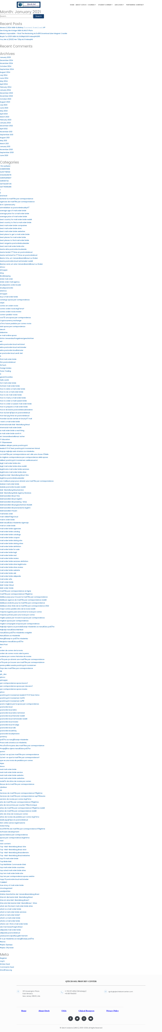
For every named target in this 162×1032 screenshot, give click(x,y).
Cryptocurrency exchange (10, 320)
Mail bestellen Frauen (8, 511)
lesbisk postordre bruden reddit (13, 487)
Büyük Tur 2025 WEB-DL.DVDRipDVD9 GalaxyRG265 (20, 36)
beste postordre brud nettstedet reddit (16, 261)
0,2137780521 (5, 172)
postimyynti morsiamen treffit (12, 698)
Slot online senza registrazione (12, 823)
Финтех (3, 942)
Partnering (130, 5)
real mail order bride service (11, 772)
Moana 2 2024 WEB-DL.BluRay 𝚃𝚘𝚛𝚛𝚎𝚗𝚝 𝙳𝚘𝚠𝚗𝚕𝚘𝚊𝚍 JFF (22, 27)
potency (3, 736)
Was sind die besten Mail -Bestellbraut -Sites (18, 903)
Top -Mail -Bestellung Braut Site (13, 846)
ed (1, 341)
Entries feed (5, 964)
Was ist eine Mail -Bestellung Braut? (14, 900)
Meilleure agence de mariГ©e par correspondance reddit (23, 600)
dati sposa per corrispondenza (12, 326)
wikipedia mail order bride (10, 930)
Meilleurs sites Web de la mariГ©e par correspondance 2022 (24, 606)
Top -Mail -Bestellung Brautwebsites (15, 855)
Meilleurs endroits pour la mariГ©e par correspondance (22, 603)
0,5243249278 (5, 175)
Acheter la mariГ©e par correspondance (16, 198)
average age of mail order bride (13, 210)
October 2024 (5, 66)
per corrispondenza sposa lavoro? (14, 683)
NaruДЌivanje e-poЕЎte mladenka (14, 638)
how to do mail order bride (11, 395)
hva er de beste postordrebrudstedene (16, 410)
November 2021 (6, 131)
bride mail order (6, 279)
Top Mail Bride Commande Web (13, 864)
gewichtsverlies (6, 377)
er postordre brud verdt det (11, 353)
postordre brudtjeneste (10, 733)
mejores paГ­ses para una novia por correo (17, 615)
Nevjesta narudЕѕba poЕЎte (11, 641)
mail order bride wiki (8, 573)
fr (0, 374)
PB (1, 671)
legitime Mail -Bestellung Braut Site (14, 475)
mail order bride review (9, 558)
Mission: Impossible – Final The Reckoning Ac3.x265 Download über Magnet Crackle (33, 33)
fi (0, 356)
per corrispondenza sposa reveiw (13, 689)
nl (0, 647)
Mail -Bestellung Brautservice (12, 490)
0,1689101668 (5, 169)
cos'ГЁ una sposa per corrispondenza (15, 317)
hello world (4, 380)
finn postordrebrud (7, 362)
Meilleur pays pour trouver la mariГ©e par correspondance (24, 597)
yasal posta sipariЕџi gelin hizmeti (14, 936)
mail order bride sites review (11, 567)
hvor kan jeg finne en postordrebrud (14, 415)
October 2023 (5, 99)
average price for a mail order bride (14, 213)
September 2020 (7, 152)
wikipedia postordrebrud (10, 933)
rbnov (2, 766)
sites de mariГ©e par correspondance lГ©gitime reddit (22, 808)
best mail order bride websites (12, 231)
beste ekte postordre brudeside (13, 249)
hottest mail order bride (10, 386)
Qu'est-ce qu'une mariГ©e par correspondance (19, 754)
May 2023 (3, 111)
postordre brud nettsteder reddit (13, 719)
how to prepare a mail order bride (14, 407)
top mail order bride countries (12, 867)
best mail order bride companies (13, 225)
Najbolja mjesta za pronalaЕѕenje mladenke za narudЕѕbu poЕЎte (27, 626)
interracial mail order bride (10, 427)
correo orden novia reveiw (10, 311)
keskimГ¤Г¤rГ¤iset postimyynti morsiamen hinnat (20, 448)
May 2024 (4, 81)
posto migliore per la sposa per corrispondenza (19, 704)
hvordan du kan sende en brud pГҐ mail (16, 418)
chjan (2, 303)
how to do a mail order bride (11, 392)
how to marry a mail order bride (13, 398)
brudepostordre (6, 288)
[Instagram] (84, 1018)
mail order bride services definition (14, 561)
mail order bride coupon (10, 537)
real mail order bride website (11, 775)
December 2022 (6, 126)
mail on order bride (7, 525)
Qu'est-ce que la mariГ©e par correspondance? (19, 757)
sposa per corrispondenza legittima (14, 837)
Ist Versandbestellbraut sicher (12, 436)
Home (72, 5)
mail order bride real (8, 555)
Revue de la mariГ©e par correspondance (17, 784)
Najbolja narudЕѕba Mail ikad (11, 629)
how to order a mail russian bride (13, 401)
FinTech (3, 365)
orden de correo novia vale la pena (14, 653)
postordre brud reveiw (9, 722)
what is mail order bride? (10, 915)
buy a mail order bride (9, 297)
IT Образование (6, 442)
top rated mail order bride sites (13, 870)
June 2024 (4, 78)
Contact (140, 5)
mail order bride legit (8, 552)
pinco (2, 692)
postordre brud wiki (8, 728)
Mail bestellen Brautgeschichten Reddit (16, 505)
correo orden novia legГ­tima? (12, 308)
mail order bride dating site (11, 540)
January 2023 (5, 123)
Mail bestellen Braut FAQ (10, 496)
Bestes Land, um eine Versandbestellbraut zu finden (21, 264)
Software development (9, 832)
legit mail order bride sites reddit (13, 466)
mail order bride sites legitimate (13, 564)
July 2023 (3, 105)
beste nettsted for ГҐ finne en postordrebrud (18, 255)
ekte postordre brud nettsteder (13, 347)
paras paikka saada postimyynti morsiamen (18, 665)
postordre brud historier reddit (12, 716)
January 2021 (5, 146)
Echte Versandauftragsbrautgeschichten (17, 338)
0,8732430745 (5, 184)
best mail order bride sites (11, 228)
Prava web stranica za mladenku (13, 742)
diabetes (3, 332)
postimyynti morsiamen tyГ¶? (12, 701)
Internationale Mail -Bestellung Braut (15, 424)
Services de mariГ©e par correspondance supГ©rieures (22, 796)
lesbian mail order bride (9, 484)
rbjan (2, 763)
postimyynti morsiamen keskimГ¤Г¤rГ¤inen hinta (19, 695)
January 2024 (5, 90)
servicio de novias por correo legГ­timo (15, 799)
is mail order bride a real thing (12, 430)
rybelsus (3, 787)
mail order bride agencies (10, 528)
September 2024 (7, 69)
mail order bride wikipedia (10, 576)
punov (2, 751)
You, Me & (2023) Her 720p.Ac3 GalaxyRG (16, 39)
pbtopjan (4, 680)
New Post (4, 644)
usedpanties (5, 891)
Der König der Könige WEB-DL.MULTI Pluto (16, 30)
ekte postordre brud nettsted (12, 344)
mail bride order (6, 514)
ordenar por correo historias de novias (15, 656)
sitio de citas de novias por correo (14, 814)
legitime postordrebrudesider (12, 478)
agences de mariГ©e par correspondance (17, 201)
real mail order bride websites (12, 778)
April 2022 (3, 128)
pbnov (2, 677)
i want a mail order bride (10, 421)
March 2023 (4, 117)
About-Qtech (81, 5)
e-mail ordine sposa (8, 335)
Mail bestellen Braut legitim (11, 499)
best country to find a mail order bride (15, 222)
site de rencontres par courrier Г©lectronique (18, 805)
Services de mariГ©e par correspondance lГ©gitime (21, 793)
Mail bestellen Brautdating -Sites (13, 502)
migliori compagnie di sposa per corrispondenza (19, 624)
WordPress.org (6, 970)
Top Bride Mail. (6, 861)
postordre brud (6, 707)
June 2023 (4, 108)
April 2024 (4, 84)
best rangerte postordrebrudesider (14, 243)
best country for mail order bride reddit (16, 219)
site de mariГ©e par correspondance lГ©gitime (19, 802)
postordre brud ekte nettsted (12, 713)
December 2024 (6, 60)
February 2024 (5, 87)
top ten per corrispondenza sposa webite (17, 876)
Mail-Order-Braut (7, 585)
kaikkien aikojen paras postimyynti (14, 445)
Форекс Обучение (7, 947)
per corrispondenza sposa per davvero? (16, 686)
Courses (91, 5)
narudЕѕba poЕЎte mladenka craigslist (16, 632)
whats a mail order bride (10, 921)
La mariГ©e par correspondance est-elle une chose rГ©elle (24, 454)
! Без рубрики (5, 166)
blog (2, 273)
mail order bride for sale (10, 549)
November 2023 (6, 96)
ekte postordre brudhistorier (11, 350)
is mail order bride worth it (10, 433)
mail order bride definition (10, 546)
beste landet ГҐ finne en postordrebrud (16, 252)
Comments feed (7, 967)
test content (5, 843)
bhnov (2, 267)
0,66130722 (4, 181)
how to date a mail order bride (12, 389)
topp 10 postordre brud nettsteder (14, 879)
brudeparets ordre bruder (10, 285)
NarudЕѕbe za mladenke (10, 635)
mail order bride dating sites (11, 543)
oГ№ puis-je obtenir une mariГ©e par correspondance (22, 659)
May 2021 (3, 140)
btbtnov (3, 291)
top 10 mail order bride (9, 858)
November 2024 (6, 63)
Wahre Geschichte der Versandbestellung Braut (19, 894)
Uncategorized (6, 888)
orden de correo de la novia (11, 650)
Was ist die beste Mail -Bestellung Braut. (16, 897)
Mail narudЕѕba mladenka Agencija (14, 522)
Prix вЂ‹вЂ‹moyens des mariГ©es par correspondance (22, 745)
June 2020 (4, 155)
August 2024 (5, 72)
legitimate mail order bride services (14, 469)
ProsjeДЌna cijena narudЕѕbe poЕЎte (15, 748)
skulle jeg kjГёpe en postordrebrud (14, 820)
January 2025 (5, 57)
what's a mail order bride (10, 918)
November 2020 (6, 149)
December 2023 (6, 93)
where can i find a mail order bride (14, 924)
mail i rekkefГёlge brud (9, 517)
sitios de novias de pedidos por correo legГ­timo (19, 817)
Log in (2, 961)
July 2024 (3, 75)
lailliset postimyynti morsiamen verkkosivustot (19, 460)
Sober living (4, 826)
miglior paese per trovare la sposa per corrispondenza (22, 618)
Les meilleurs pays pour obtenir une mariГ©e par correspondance (27, 481)
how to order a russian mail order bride (16, 404)
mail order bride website (10, 570)
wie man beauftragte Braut (11, 927)
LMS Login (119, 5)
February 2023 (5, 120)
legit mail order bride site (10, 463)
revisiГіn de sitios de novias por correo (15, 781)
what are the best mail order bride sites (16, 906)
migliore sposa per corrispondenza (14, 621)
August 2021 (5, 137)
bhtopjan (3, 270)
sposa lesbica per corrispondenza (14, 835)
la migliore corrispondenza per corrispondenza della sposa (24, 457)
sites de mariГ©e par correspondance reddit (18, 811)
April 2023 (4, 114)
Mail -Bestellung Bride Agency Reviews (15, 493)
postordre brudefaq (8, 731)
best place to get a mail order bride (15, 234)
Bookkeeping (5, 276)
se (1, 790)
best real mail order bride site (12, 246)
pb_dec (3, 674)
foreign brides (5, 368)
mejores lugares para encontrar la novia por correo (21, 612)
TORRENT (3, 882)
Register (3, 958)
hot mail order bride (8, 383)
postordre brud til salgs (9, 725)
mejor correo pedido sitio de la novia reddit (17, 609)
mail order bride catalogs (10, 534)
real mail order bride (8, 769)
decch (2, 329)
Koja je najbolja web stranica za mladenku (17, 451)
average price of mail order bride (13, 216)
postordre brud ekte (8, 710)
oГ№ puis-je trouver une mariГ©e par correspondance (22, 662)
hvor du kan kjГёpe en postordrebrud (15, 412)
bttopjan (3, 294)
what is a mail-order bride (10, 909)
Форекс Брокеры (6, 944)
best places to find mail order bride (14, 240)
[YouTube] (90, 1018)
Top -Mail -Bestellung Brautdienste (14, 852)
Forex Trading (5, 371)
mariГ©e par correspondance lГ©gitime (16, 594)
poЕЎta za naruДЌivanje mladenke (14, 739)
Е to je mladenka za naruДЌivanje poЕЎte (17, 939)
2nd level (3, 196)
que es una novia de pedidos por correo (16, 760)
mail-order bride (6, 582)
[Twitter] (77, 1018)
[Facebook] (70, 1018)
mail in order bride (7, 519)
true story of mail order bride (12, 885)
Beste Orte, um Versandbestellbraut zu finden (19, 258)
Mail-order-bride (6, 588)
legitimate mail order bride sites (13, 472)
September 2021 (6, 134)
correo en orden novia (9, 305)
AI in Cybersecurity (7, 204)
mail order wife (6, 579)
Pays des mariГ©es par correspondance (16, 668)
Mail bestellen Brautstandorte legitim (15, 508)
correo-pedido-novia (8, 314)
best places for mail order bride (13, 237)
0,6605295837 (5, 178)
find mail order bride (8, 359)
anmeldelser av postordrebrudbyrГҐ (14, 207)
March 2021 (4, 143)
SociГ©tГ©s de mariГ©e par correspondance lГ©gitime (22, 829)
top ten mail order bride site (11, 873)
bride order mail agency (10, 282)
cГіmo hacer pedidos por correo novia (15, 323)
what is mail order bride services (13, 912)
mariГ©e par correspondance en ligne (15, 591)
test (2, 840)
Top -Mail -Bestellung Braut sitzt (13, 849)
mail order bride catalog (10, 531)
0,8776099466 (5, 187)
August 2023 (5, 102)
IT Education (5, 439)
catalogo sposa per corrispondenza (15, 300)
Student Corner (104, 5)
